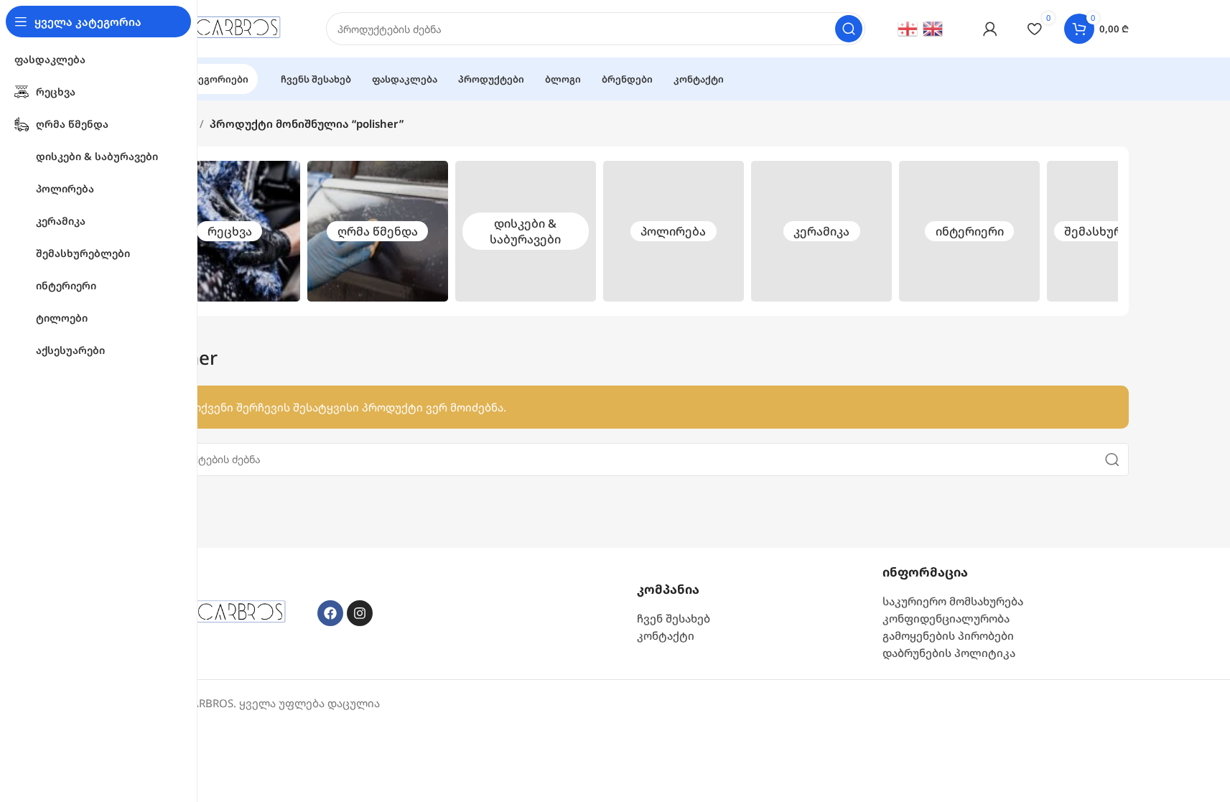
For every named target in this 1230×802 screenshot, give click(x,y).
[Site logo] (221, 27)
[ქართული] (908, 27)
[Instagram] (360, 613)
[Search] (848, 28)
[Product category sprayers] (1117, 231)
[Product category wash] (229, 231)
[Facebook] (330, 613)
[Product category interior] (969, 231)
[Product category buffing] (673, 231)
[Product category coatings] (821, 231)
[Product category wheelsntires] (525, 231)
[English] (933, 27)
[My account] (990, 28)
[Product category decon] (377, 231)
